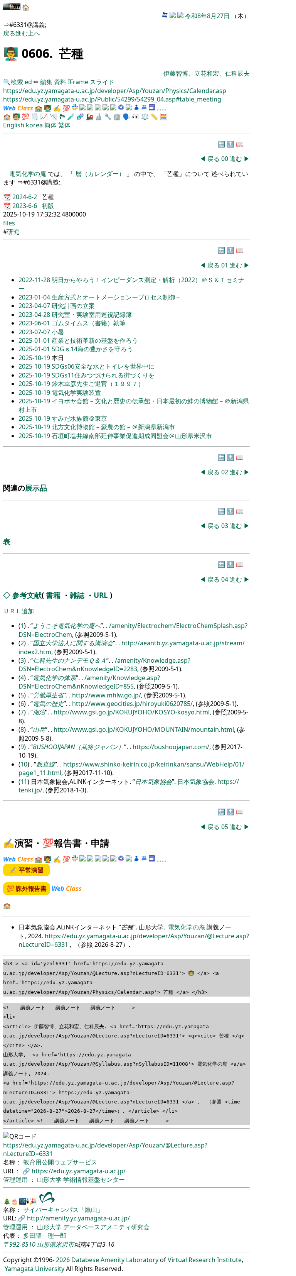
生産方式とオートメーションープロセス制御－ (116, 297)
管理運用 (16, 1179)
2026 (63, 1260)
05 (225, 826)
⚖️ (145, 116)
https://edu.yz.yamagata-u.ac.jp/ (79, 1171)
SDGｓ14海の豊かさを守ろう (92, 349)
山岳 (39, 729)
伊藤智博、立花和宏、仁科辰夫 (206, 73)
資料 (61, 82)
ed (28, 82)
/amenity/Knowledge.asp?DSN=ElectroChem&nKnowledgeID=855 (89, 682)
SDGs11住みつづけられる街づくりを (103, 375)
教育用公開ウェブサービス (60, 1162)
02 (225, 472)
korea (34, 125)
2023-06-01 (35, 323)
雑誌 (77, 595)
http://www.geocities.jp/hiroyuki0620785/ (132, 703)
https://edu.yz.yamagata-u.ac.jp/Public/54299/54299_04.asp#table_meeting (112, 99)
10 (23, 764)
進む (21, 33)
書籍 (53, 595)
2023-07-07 (35, 332)
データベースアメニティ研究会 (106, 1227)
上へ (34, 33)
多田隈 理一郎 (44, 1235)
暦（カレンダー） (100, 173)
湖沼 (39, 712)
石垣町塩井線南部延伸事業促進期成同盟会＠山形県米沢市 (132, 436)
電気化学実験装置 (76, 392)
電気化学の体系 (54, 678)
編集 (46, 82)
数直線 (45, 764)
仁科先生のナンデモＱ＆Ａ (69, 660)
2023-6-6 (25, 205)
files (9, 223)
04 (225, 579)
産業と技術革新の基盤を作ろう (95, 340)
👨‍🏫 (10, 53)
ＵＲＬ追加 (18, 611)
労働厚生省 (48, 695)
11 (23, 781)
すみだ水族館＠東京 (79, 418)
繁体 (64, 125)
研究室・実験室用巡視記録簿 (92, 314)
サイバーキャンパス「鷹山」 (63, 1209)
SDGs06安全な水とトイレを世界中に (103, 366)
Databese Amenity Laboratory (114, 1260)
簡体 (50, 125)
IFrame (78, 82)
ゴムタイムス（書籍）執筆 (89, 323)
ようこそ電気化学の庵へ (67, 625)
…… (161, 108)
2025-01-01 (35, 340)
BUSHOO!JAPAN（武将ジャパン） (78, 747)
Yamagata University (34, 1268)
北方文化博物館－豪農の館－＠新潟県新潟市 (113, 427)
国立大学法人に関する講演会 (73, 643)
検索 (17, 82)
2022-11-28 (35, 280)
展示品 (36, 487)
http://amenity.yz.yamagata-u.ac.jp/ (78, 1218)
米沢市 (65, 1244)
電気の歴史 (48, 703)
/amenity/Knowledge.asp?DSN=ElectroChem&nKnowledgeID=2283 (104, 664)
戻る (9, 33)
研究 (13, 231)
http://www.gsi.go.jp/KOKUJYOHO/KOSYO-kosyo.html (132, 712)
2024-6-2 (25, 197)
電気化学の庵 (28, 173)
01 (225, 265)
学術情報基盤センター (94, 1179)
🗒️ (35, 116)
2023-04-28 (35, 314)
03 (225, 525)
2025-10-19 (35, 358)
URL (101, 595)
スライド (102, 82)
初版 (48, 205)
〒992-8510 (19, 1244)
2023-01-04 (35, 297)
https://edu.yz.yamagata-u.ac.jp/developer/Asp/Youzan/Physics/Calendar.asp (114, 90)
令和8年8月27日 (207, 16)
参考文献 (27, 595)
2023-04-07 (35, 305)
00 (225, 158)
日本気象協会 (153, 781)
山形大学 (50, 1179)
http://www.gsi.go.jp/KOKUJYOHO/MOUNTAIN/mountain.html (144, 729)
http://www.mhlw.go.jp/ (106, 695)
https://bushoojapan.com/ (171, 747)
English (13, 125)
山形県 (46, 1244)
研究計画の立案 (73, 305)
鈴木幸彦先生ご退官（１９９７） (98, 383)
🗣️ (126, 116)
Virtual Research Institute (205, 1260)
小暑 (58, 332)
